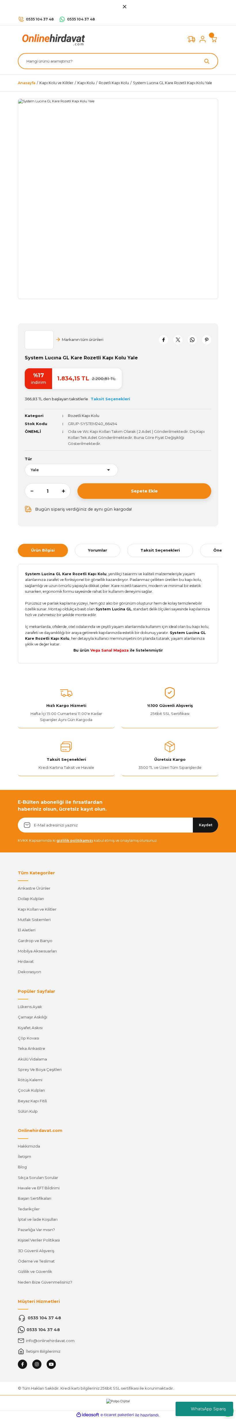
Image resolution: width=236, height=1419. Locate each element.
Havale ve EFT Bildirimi (39, 1188)
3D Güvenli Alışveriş (36, 1250)
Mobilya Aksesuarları (37, 951)
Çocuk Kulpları (31, 1090)
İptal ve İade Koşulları (38, 1219)
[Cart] (214, 39)
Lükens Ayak (30, 1006)
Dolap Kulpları (31, 898)
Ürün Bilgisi (43, 550)
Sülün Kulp (28, 1111)
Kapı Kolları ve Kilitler (37, 909)
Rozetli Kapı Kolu (83, 415)
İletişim (24, 1156)
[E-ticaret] (117, 1415)
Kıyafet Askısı (30, 1027)
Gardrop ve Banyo (35, 940)
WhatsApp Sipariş (208, 1409)
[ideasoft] (87, 1415)
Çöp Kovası (28, 1038)
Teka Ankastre (31, 1048)
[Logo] (52, 39)
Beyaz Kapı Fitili (32, 1101)
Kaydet (205, 825)
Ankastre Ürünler (34, 888)
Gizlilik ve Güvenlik (35, 1271)
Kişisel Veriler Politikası (39, 1240)
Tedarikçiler (29, 1209)
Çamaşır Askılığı (32, 1017)
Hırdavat (26, 961)
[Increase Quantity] (66, 491)
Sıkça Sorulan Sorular (38, 1177)
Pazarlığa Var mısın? (36, 1229)
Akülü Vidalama (32, 1059)
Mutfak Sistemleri (34, 919)
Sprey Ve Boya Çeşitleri (40, 1069)
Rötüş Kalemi (30, 1080)
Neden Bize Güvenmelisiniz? (45, 1282)
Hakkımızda (29, 1146)
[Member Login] (203, 39)
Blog (22, 1167)
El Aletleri (26, 930)
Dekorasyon (29, 971)
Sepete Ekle (144, 491)
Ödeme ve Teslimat (36, 1261)
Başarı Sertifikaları (34, 1198)
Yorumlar (97, 550)
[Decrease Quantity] (29, 491)
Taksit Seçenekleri (160, 550)
